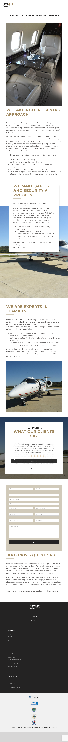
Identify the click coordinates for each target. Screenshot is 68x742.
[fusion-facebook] (31, 618)
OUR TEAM (11, 634)
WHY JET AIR (11, 641)
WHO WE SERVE (12, 638)
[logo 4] (34, 713)
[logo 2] (34, 700)
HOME (10, 631)
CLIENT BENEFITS (13, 661)
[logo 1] (34, 693)
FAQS (9, 677)
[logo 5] (34, 719)
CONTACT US (11, 681)
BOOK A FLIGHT (12, 654)
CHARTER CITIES (12, 664)
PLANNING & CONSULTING (15, 657)
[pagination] (29, 466)
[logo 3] (34, 706)
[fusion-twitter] (34, 618)
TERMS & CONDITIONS (14, 684)
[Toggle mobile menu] (64, 3)
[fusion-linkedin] (38, 618)
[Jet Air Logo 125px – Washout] (34, 603)
